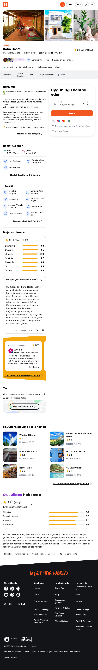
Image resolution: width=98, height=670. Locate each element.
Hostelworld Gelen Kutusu (84, 627)
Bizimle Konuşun (41, 614)
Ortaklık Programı (83, 621)
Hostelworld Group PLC (84, 588)
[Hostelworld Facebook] (6, 589)
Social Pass (60, 588)
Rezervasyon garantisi (60, 601)
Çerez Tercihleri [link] (11, 658)
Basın (78, 595)
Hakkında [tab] (7, 75)
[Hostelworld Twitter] (12, 589)
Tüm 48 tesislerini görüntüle (59, 60)
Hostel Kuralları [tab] (20, 74)
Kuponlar (42, 652)
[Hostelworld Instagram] (18, 589)
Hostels (37, 588)
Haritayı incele (29, 52)
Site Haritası (75, 652)
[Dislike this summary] (42, 330)
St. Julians (8, 52)
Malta (17, 52)
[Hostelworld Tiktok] (18, 595)
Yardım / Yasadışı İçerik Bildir (41, 621)
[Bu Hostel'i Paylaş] (92, 40)
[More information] (41, 279)
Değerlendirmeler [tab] (46, 75)
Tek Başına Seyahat (59, 614)
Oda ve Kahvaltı (40, 601)
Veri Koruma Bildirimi (12, 652)
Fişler (49, 652)
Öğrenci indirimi (61, 621)
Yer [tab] (31, 75)
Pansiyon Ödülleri (62, 608)
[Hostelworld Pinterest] (12, 595)
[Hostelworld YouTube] (6, 595)
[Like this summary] (36, 330)
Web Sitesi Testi (61, 652)
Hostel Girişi (81, 614)
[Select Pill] (62, 4)
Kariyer (79, 601)
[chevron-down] (31, 504)
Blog (57, 595)
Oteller (36, 595)
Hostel (6, 46)
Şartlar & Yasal (29, 652)
